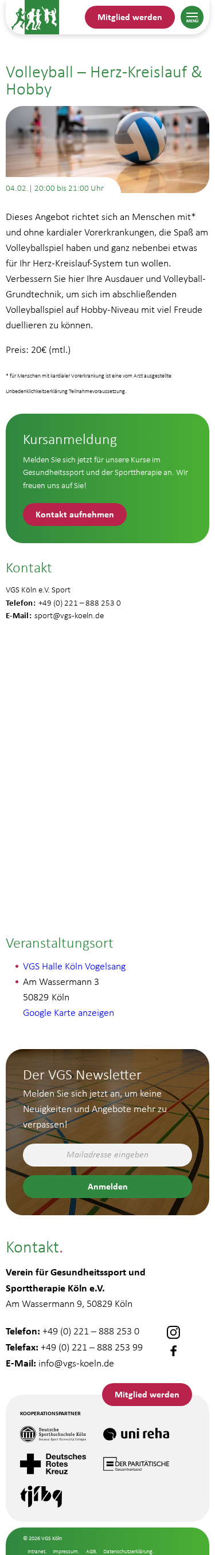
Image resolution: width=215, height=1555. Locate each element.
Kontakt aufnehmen (75, 514)
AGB (91, 1551)
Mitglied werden (129, 16)
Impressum (65, 1551)
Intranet (36, 1551)
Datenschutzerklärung (128, 1551)
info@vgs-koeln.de (76, 1363)
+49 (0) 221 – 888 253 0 (90, 1331)
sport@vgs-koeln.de (69, 615)
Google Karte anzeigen (68, 1012)
